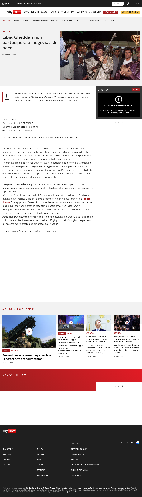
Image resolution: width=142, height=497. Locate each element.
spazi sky (41, 470)
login (137, 4)
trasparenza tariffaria (106, 488)
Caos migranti (31, 12)
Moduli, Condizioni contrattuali (38, 488)
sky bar (40, 465)
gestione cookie (79, 449)
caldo (44, 12)
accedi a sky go (127, 443)
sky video (7, 460)
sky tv (40, 449)
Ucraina (55, 21)
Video (25, 21)
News (16, 21)
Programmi (42, 475)
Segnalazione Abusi (72, 492)
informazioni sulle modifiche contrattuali (79, 488)
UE (77, 21)
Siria (112, 21)
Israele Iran (67, 21)
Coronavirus (95, 21)
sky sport (7, 449)
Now (39, 460)
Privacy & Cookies (56, 488)
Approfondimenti (39, 21)
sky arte (7, 465)
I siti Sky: (6, 443)
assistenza (119, 488)
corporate (76, 475)
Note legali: (75, 443)
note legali (76, 460)
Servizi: (40, 443)
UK (105, 21)
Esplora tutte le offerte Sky (28, 4)
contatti (128, 488)
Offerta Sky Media (79, 470)
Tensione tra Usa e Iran (62, 12)
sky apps (41, 454)
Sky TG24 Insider (130, 12)
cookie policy (77, 454)
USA (84, 21)
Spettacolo (111, 12)
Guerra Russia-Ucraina (89, 12)
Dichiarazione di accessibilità (85, 465)
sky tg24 (7, 454)
